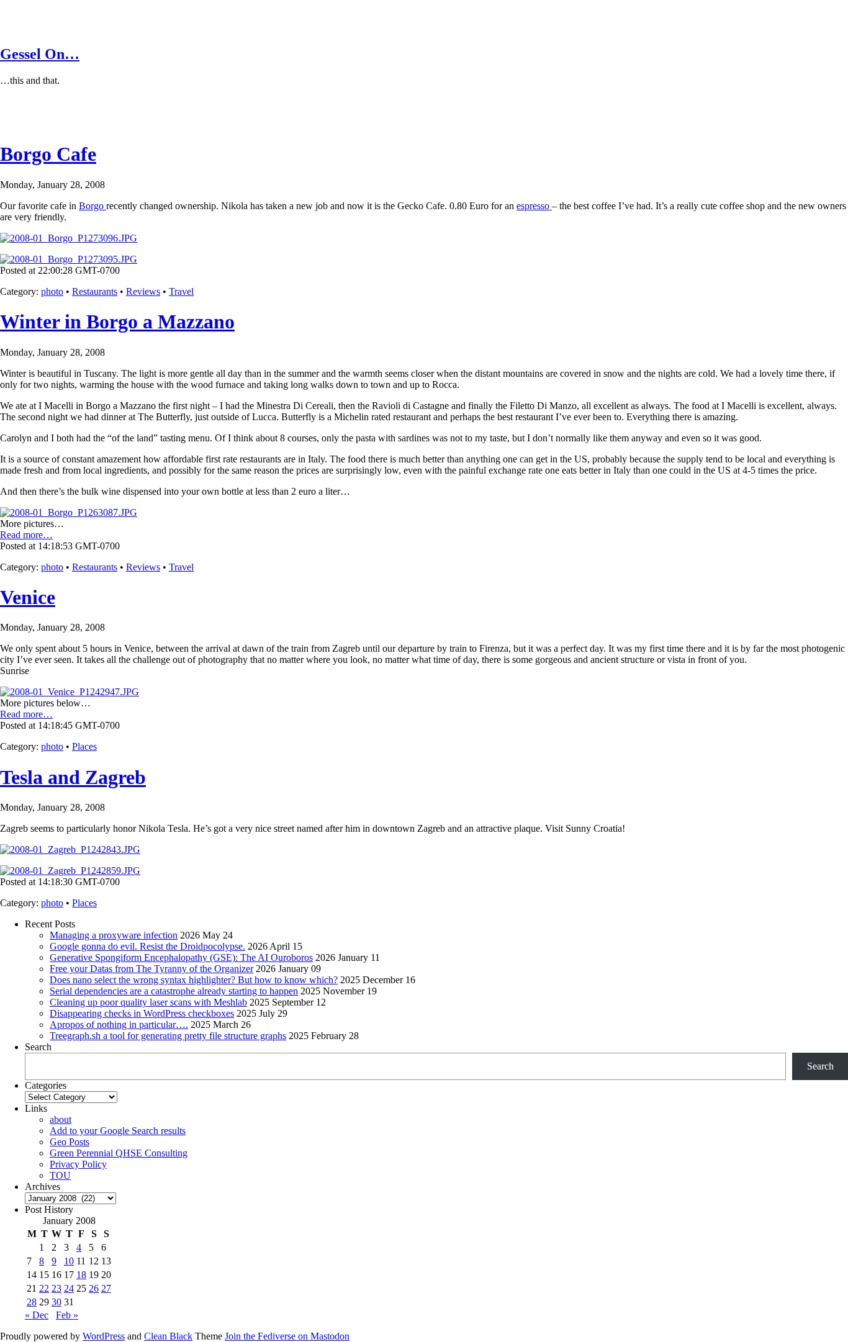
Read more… (26, 534)
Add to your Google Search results (118, 1130)
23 (56, 1288)
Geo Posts (69, 1142)
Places (84, 746)
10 (69, 1261)
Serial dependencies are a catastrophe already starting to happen (174, 991)
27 (106, 1288)
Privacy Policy (78, 1164)
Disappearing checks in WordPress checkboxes (142, 1013)
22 (44, 1288)
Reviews (143, 291)
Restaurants (94, 291)
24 (69, 1288)
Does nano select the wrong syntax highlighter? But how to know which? (194, 980)
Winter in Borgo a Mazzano (117, 321)
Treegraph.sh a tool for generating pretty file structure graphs (168, 1035)
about (60, 1119)
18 (81, 1274)
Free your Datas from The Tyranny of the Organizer (151, 968)
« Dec (36, 1315)
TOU (60, 1175)
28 (32, 1302)
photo (52, 291)
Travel (181, 291)
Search (38, 1047)
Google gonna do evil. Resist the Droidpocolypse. (147, 946)
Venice (27, 597)
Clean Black (168, 1336)
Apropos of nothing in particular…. (119, 1024)
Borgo (92, 205)
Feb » (67, 1315)
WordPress (104, 1336)
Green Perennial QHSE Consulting (118, 1153)
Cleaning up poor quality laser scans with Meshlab (148, 1002)
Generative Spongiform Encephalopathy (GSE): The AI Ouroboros (181, 957)
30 (56, 1302)
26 (94, 1288)
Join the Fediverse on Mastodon (287, 1336)
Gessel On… (39, 54)
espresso (534, 205)
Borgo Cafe (48, 154)
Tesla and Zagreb (73, 777)
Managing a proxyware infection (114, 935)
